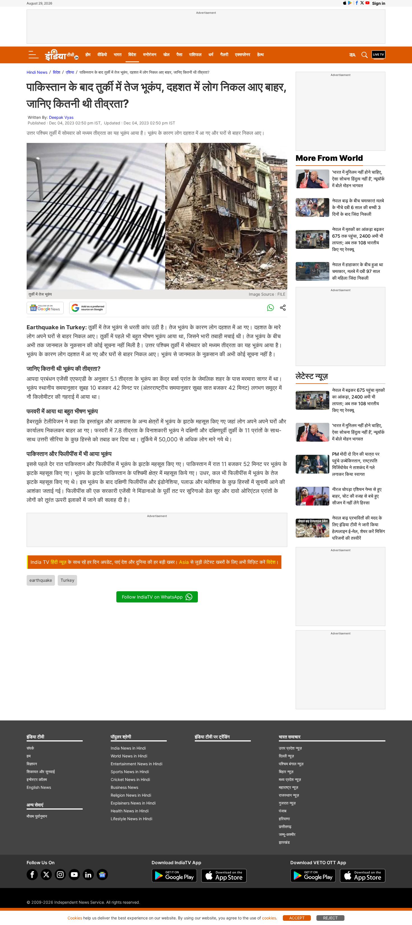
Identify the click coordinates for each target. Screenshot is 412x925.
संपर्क (30, 748)
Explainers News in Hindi (133, 803)
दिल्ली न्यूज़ (286, 756)
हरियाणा (284, 818)
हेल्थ (260, 54)
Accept (297, 917)
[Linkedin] (88, 874)
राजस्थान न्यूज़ (289, 795)
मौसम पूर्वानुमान (37, 816)
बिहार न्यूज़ (286, 771)
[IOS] (345, 3)
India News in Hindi (128, 748)
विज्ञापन (32, 763)
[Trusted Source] (87, 308)
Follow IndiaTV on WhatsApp (152, 597)
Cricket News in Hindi (130, 779)
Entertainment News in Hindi (136, 763)
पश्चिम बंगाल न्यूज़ (291, 763)
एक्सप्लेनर (242, 54)
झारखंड (284, 842)
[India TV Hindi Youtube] (367, 3)
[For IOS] (362, 875)
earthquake (40, 580)
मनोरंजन (149, 54)
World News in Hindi (129, 756)
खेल (166, 54)
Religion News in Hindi (131, 795)
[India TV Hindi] (61, 55)
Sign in (378, 3)
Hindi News (37, 72)
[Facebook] (32, 874)
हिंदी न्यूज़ (58, 562)
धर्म (211, 54)
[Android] (350, 3)
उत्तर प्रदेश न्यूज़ (290, 748)
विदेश (132, 54)
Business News (124, 787)
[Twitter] (46, 874)
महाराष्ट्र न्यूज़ (288, 787)
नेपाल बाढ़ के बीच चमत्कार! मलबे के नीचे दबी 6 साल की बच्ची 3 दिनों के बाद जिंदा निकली (358, 207)
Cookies (75, 917)
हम (29, 756)
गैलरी (224, 54)
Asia (184, 562)
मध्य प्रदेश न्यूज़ (290, 779)
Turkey (67, 580)
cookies (269, 917)
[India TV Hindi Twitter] (362, 3)
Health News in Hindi (130, 810)
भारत (117, 54)
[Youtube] (74, 874)
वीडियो (102, 54)
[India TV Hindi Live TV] (378, 55)
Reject (330, 917)
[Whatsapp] (270, 308)
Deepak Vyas (61, 117)
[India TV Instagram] (60, 874)
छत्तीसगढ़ (285, 826)
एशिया (70, 72)
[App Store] (224, 875)
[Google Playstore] (174, 875)
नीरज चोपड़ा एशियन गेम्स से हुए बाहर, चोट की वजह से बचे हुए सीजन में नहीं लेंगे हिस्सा (356, 496)
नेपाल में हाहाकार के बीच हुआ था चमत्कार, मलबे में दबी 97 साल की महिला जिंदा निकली (357, 271)
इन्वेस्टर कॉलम (37, 779)
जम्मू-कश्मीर (287, 834)
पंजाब (282, 810)
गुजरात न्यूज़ (287, 803)
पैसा (179, 54)
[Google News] (45, 308)
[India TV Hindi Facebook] (357, 3)
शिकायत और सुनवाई (41, 771)
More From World (329, 158)
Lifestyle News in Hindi (131, 818)
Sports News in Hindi (130, 771)
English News (39, 787)
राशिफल (195, 54)
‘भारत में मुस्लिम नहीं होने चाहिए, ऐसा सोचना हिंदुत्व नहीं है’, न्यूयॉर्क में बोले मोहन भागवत (358, 178)
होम (88, 54)
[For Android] (313, 875)
